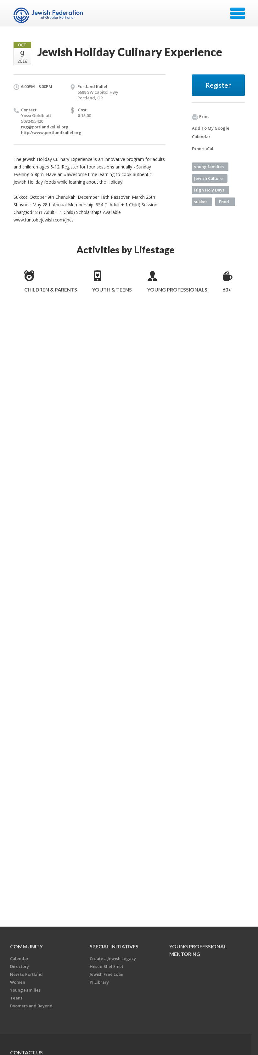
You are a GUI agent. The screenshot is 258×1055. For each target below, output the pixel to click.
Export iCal (202, 148)
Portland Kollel (92, 86)
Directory (19, 966)
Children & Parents (50, 289)
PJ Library (99, 982)
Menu (237, 13)
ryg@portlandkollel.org (45, 127)
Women (17, 982)
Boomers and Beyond (31, 1006)
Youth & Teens (112, 289)
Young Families (25, 990)
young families (209, 166)
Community (26, 946)
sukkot (200, 201)
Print (204, 116)
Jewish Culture (208, 178)
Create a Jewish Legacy (113, 958)
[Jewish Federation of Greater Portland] (49, 15)
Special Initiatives (114, 946)
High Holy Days (209, 190)
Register (218, 85)
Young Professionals (177, 289)
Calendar (19, 958)
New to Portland (26, 974)
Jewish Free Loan (106, 974)
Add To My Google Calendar (210, 132)
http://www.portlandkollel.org (51, 132)
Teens (16, 998)
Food (224, 201)
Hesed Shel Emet (106, 966)
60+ (226, 289)
